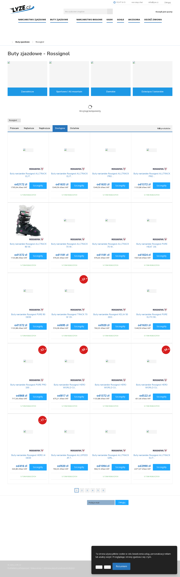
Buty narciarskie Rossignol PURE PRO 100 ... (28, 386)
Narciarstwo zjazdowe (32, 19)
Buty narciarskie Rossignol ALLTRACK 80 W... (28, 245)
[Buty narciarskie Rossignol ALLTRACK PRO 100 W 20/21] (110, 150)
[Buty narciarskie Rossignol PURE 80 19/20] (28, 291)
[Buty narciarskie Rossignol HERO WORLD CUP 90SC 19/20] (110, 361)
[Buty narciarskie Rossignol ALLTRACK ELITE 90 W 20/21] (69, 150)
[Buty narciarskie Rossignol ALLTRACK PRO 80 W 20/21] (151, 150)
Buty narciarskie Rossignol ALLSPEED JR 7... (69, 456)
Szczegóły (38, 185)
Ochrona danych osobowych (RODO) (59, 568)
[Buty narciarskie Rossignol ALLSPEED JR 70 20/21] (69, 432)
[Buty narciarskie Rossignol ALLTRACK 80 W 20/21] (28, 221)
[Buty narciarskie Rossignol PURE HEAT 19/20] (151, 221)
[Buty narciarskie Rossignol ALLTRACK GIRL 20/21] (110, 432)
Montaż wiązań (73, 537)
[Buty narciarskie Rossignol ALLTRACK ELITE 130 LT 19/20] (151, 432)
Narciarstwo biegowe (89, 19)
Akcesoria (134, 19)
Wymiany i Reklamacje (20, 539)
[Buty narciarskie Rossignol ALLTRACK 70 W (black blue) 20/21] (110, 221)
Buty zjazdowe (59, 19)
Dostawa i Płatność (19, 535)
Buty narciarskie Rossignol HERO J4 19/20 (28, 456)
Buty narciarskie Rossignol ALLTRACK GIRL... (110, 456)
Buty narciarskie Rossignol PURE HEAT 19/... (151, 245)
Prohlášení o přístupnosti (18, 568)
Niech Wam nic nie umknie (70, 502)
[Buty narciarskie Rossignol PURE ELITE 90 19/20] (151, 291)
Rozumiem (121, 566)
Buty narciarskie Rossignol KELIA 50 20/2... (110, 316)
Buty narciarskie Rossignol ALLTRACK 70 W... (69, 245)
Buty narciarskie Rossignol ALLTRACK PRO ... (110, 175)
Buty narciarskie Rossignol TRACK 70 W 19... (69, 316)
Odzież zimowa (153, 19)
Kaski (110, 19)
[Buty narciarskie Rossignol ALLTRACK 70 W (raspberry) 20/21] (69, 221)
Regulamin (15, 547)
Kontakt (14, 551)
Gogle (120, 19)
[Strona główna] (22, 8)
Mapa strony (36, 568)
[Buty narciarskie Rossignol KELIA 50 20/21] (110, 291)
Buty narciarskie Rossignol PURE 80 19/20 (28, 316)
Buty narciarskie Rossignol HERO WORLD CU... (69, 386)
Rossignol (13, 120)
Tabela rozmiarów (19, 543)
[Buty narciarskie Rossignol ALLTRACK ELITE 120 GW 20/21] (28, 150)
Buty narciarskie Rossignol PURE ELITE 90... (151, 316)
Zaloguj (121, 502)
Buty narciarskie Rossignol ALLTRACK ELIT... (28, 175)
